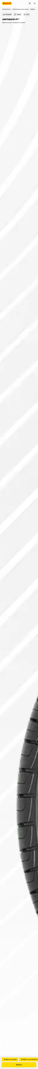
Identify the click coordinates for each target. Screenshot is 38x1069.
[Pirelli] (9, 3)
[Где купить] (30, 3)
